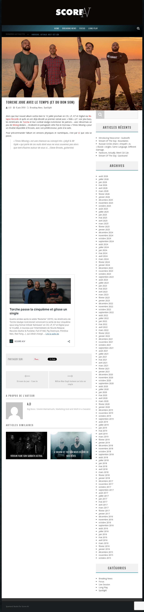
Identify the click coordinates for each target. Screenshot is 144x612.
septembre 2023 (106, 276)
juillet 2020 (104, 389)
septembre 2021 (106, 348)
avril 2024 (103, 256)
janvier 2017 (104, 513)
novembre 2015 (106, 555)
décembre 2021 (106, 339)
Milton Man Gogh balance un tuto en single (70, 383)
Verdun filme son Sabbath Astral (26, 456)
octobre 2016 (105, 522)
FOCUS (82, 28)
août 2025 (103, 208)
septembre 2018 (106, 454)
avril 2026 (103, 188)
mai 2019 (103, 430)
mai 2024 (103, 253)
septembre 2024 (106, 241)
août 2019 (103, 421)
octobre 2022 (105, 309)
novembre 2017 (106, 484)
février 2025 (104, 226)
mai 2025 (103, 217)
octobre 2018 (105, 451)
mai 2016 (103, 537)
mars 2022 (103, 330)
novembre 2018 (106, 448)
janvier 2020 (104, 407)
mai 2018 (103, 466)
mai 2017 (103, 501)
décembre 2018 (106, 445)
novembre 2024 (106, 235)
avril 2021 (103, 362)
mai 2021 (103, 359)
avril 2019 (103, 433)
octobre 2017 (105, 487)
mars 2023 (103, 294)
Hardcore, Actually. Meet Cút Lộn (114, 152)
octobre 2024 (105, 238)
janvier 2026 (104, 197)
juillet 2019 (104, 424)
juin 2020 (103, 392)
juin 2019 (103, 427)
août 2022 (103, 315)
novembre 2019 (106, 413)
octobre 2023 (105, 274)
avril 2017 (103, 504)
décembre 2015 (106, 552)
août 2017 (103, 493)
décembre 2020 (106, 374)
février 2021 (104, 368)
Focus (101, 581)
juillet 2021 (104, 353)
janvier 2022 (104, 336)
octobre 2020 (105, 380)
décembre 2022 (106, 303)
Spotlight (48, 107)
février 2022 (104, 333)
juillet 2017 (104, 495)
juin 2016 (103, 534)
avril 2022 (103, 327)
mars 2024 (103, 259)
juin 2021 (103, 356)
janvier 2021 (104, 371)
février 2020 (104, 404)
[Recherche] (138, 28)
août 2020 (103, 386)
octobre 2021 (105, 345)
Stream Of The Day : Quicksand (113, 155)
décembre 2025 (106, 200)
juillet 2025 (104, 211)
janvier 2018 (104, 478)
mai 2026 (103, 185)
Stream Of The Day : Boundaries (113, 141)
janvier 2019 (104, 442)
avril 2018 (103, 469)
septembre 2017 (106, 490)
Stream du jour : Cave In (27, 381)
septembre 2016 (106, 525)
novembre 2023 (106, 271)
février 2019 (104, 439)
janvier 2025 (104, 229)
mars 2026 (103, 191)
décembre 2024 (106, 232)
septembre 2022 (106, 312)
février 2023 (104, 297)
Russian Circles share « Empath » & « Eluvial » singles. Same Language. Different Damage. (116, 146)
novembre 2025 (106, 203)
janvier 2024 (104, 265)
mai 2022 (103, 324)
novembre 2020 (106, 377)
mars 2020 (103, 401)
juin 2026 (103, 182)
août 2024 (103, 244)
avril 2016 (103, 540)
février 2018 (104, 475)
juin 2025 (103, 214)
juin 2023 (103, 285)
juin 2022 (103, 321)
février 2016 (104, 546)
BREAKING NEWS (69, 28)
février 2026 (104, 194)
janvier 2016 (104, 549)
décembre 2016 (106, 516)
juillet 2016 (104, 531)
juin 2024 (103, 250)
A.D (10, 107)
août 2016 (103, 528)
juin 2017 (103, 498)
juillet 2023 (104, 282)
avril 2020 (103, 398)
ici (79, 132)
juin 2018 (103, 463)
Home (56, 28)
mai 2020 (103, 395)
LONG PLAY (93, 28)
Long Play (103, 587)
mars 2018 (103, 472)
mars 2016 (103, 543)
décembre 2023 (106, 268)
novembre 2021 (106, 342)
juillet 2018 (104, 460)
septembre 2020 (106, 383)
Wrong (16, 125)
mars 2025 (103, 223)
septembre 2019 (106, 419)
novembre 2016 (106, 519)
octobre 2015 (105, 558)
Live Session (104, 584)
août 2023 (103, 279)
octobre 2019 (105, 416)
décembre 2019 (106, 410)
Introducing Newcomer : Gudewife (46, 34)
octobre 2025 (105, 205)
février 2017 (104, 510)
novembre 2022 (106, 306)
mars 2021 (103, 365)
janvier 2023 (104, 300)
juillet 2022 (104, 318)
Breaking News (36, 107)
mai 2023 (103, 288)
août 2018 (103, 457)
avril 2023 (103, 291)
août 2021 (103, 350)
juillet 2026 (104, 179)
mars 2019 (103, 436)
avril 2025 (103, 220)
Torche (26, 122)
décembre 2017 (106, 481)
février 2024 (104, 262)
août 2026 (103, 176)
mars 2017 (103, 507)
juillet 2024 (104, 247)
